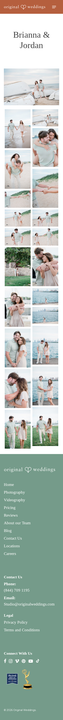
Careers (10, 553)
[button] (54, 7)
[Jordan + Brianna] (18, 128)
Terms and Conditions (22, 630)
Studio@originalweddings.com (29, 604)
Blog (8, 530)
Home (9, 484)
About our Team (17, 523)
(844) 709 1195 (17, 590)
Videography (14, 500)
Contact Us (13, 538)
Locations (12, 546)
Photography (14, 492)
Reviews (11, 515)
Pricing (10, 507)
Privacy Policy (16, 622)
